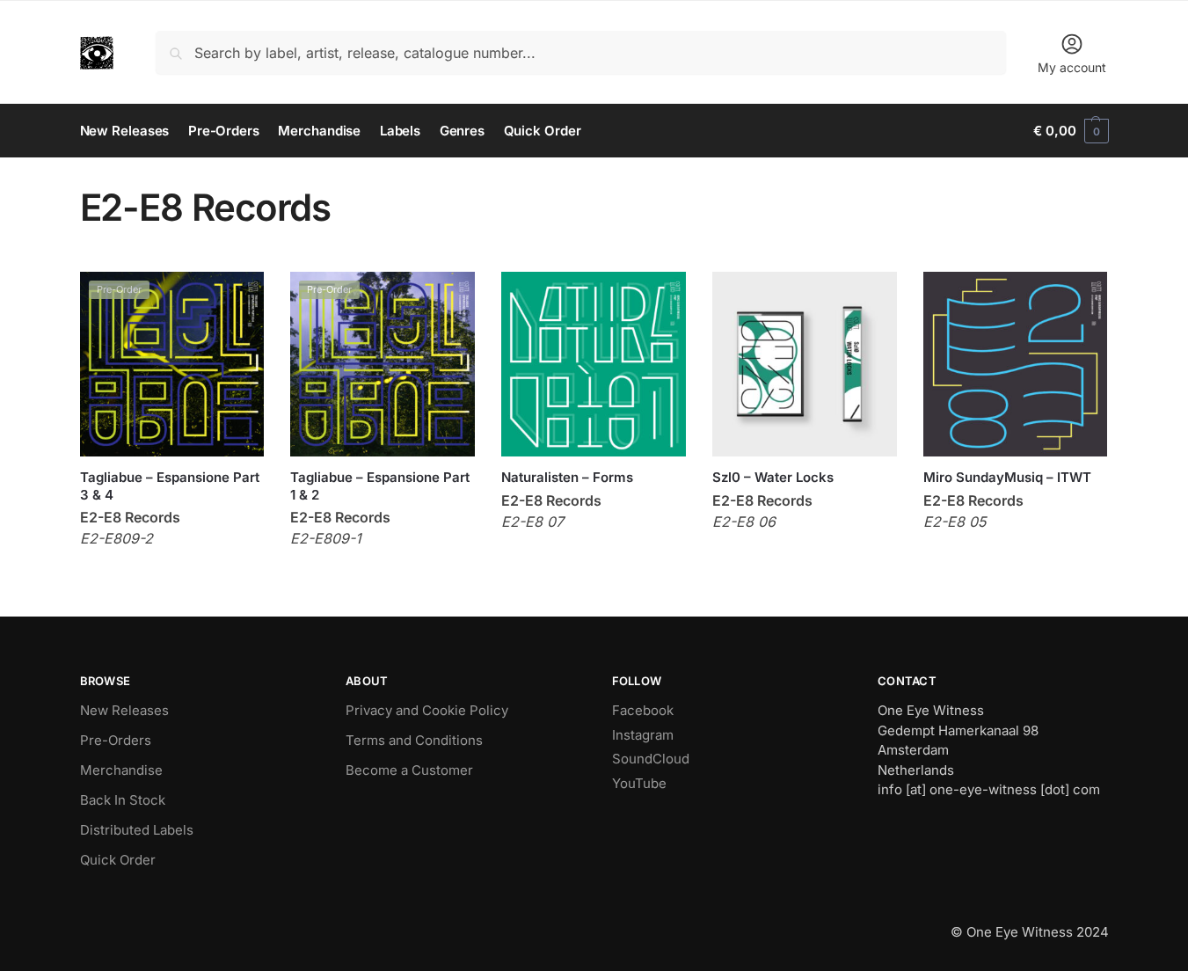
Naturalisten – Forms (567, 477)
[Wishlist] (237, 298)
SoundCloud (650, 758)
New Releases (124, 710)
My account (1072, 67)
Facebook (643, 710)
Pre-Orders (115, 740)
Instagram (643, 734)
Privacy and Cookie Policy (427, 710)
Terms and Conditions (414, 740)
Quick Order (118, 859)
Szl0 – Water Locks (773, 477)
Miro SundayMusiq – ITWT (1007, 477)
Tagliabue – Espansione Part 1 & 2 (380, 486)
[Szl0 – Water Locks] (804, 364)
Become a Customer (409, 770)
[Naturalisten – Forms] (593, 364)
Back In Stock (122, 800)
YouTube (639, 783)
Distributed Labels (136, 829)
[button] (1070, 131)
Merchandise (121, 770)
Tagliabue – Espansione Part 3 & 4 (169, 486)
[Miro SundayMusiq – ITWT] (1015, 364)
